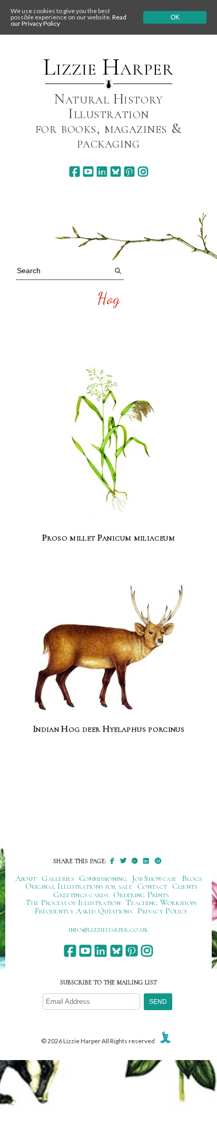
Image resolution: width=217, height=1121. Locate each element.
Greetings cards (80, 894)
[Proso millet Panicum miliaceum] (108, 440)
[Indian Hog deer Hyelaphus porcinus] (108, 647)
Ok (175, 17)
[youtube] (88, 171)
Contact (152, 886)
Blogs (192, 878)
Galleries (58, 878)
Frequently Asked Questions (83, 911)
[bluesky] (116, 171)
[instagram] (143, 171)
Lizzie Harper (108, 67)
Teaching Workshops (161, 902)
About (26, 878)
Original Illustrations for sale (79, 886)
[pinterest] (129, 171)
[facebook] (75, 171)
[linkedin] (102, 171)
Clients (184, 886)
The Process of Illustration (73, 902)
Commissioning (103, 878)
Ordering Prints (141, 894)
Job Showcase (154, 878)
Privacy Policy (162, 911)
